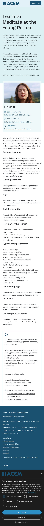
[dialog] (22, 498)
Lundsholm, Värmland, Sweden (17, 129)
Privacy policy (8, 441)
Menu (34, 3)
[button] (21, 522)
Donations (7, 438)
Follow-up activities (11, 444)
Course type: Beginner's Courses (20, 390)
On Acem (6, 450)
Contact (6, 453)
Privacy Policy (31, 492)
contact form (13, 433)
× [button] (41, 474)
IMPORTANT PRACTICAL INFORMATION (20, 339)
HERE (11, 383)
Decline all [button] (22, 517)
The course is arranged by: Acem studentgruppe (21, 395)
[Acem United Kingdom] (11, 3)
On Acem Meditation (11, 447)
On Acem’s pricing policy (14, 374)
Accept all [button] (22, 512)
